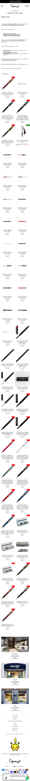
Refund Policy (15, 730)
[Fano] (15, 696)
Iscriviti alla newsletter (14, 734)
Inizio (12, 10)
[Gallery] (15, 670)
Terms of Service (15, 726)
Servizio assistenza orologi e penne (15, 721)
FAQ (15, 722)
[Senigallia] (15, 644)
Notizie (15, 719)
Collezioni (16, 10)
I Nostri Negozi (15, 715)
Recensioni (15, 717)
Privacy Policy (15, 728)
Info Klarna (15, 724)
